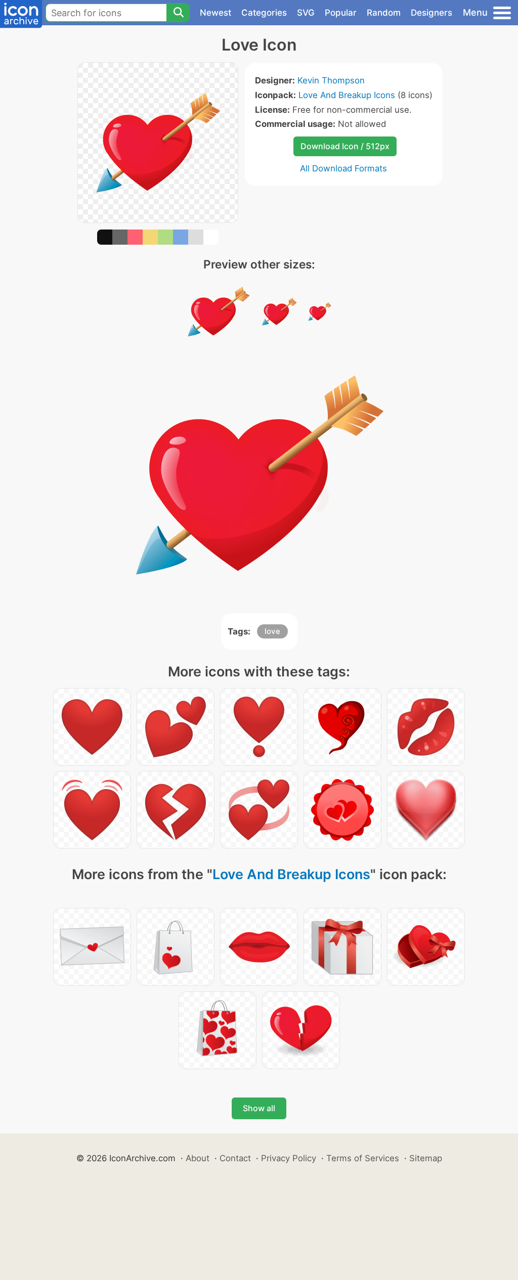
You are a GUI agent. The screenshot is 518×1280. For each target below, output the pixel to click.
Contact (235, 1158)
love (272, 631)
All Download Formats (343, 168)
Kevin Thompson (331, 80)
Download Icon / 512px (345, 146)
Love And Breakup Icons (346, 95)
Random (384, 13)
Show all (259, 1108)
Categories (264, 13)
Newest (215, 13)
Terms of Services (362, 1158)
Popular (341, 13)
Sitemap (425, 1158)
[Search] (178, 12)
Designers (431, 13)
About (197, 1158)
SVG (306, 13)
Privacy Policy (288, 1158)
